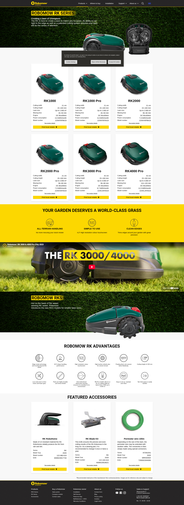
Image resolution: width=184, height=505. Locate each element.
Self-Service (77, 494)
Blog (95, 494)
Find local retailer (48, 127)
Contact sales (56, 496)
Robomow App (77, 496)
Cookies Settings (71, 61)
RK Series (34, 494)
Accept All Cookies (114, 61)
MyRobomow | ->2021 (80, 499)
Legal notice (98, 501)
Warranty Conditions (79, 501)
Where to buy (95, 3)
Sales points (56, 492)
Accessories (34, 496)
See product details (49, 123)
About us (133, 3)
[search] (142, 3)
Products (81, 3)
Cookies (96, 499)
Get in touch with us (143, 497)
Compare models (57, 494)
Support (122, 3)
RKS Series (34, 492)
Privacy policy (98, 496)
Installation (109, 3)
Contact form (98, 492)
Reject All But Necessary (99, 61)
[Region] (149, 3)
